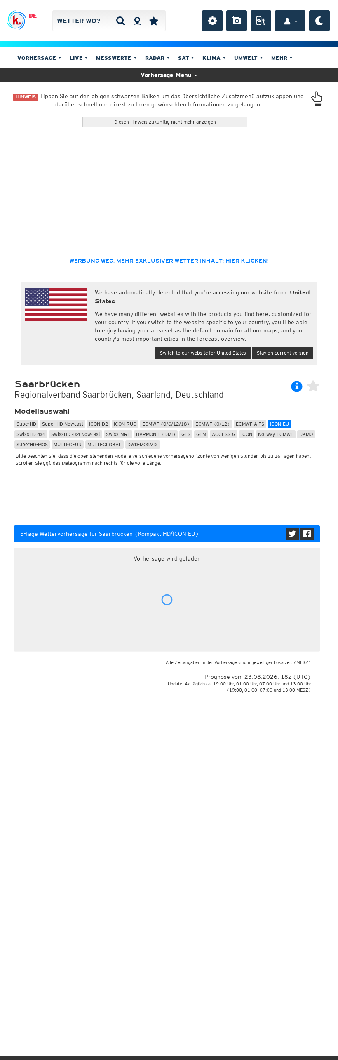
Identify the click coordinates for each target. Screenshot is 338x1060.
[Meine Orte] (153, 20)
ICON (246, 434)
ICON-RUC (125, 424)
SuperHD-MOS (32, 444)
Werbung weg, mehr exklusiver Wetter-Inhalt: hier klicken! (169, 261)
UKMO (306, 434)
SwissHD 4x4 (30, 434)
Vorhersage (37, 58)
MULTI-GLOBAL (104, 444)
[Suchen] (120, 20)
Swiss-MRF (118, 434)
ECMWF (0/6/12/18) (166, 424)
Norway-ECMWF (275, 434)
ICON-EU (279, 424)
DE (33, 15)
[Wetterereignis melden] (261, 20)
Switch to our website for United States (203, 353)
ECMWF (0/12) (212, 424)
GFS (185, 434)
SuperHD (26, 424)
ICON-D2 (98, 424)
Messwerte (114, 58)
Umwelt (246, 58)
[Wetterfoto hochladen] (236, 20)
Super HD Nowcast (62, 424)
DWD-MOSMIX (142, 444)
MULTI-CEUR (68, 444)
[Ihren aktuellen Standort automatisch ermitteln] (137, 20)
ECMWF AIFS (250, 424)
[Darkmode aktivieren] (319, 20)
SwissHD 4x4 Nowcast (75, 434)
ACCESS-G (223, 434)
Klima (212, 58)
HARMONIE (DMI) (156, 434)
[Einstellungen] (212, 20)
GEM (201, 434)
